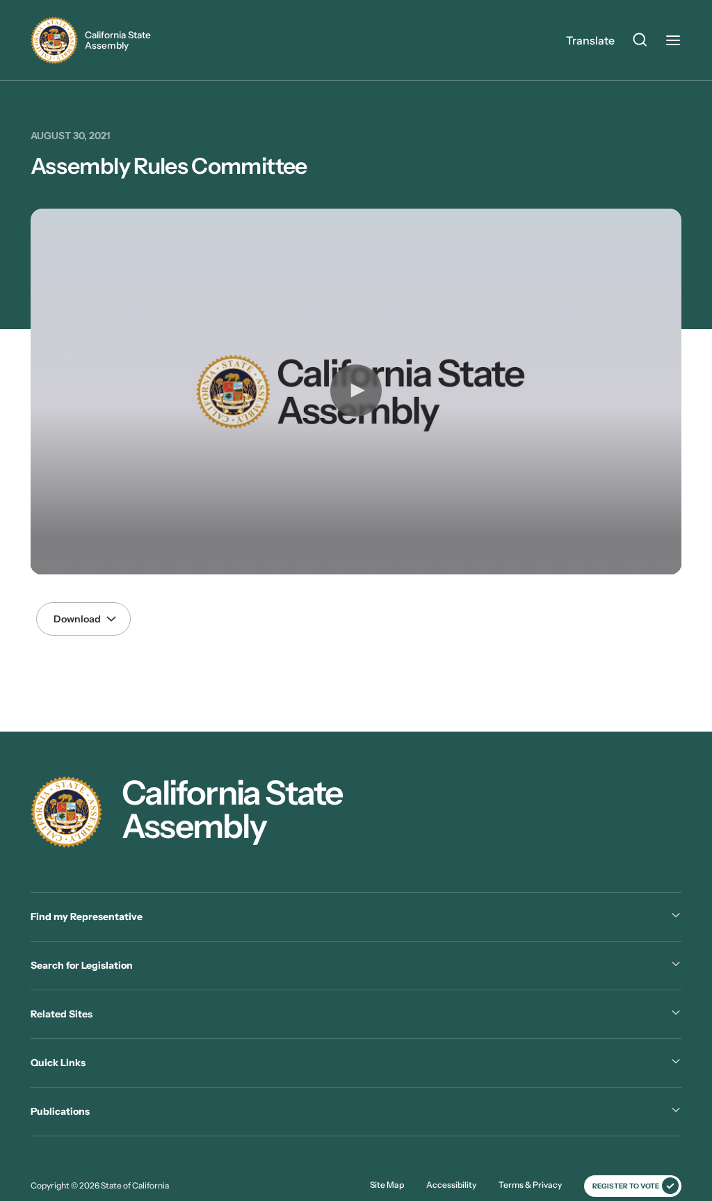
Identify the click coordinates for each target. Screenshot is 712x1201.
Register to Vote (625, 1186)
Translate (590, 40)
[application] (356, 392)
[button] (356, 390)
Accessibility (451, 1184)
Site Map (387, 1184)
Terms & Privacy (530, 1184)
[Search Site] (639, 42)
